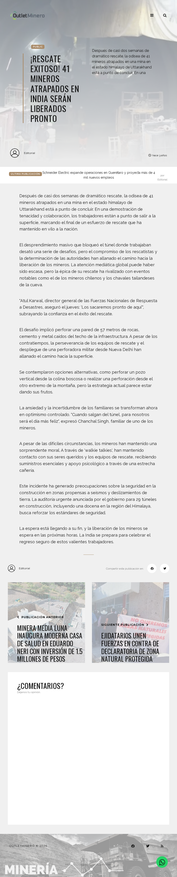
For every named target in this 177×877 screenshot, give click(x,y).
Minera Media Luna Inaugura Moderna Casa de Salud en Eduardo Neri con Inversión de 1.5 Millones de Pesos (50, 643)
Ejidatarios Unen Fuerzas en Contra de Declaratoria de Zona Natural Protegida (130, 647)
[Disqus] (88, 756)
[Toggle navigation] (151, 15)
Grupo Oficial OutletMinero (95, 864)
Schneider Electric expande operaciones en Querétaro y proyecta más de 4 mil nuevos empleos (104, 175)
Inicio (68, 864)
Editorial (29, 153)
